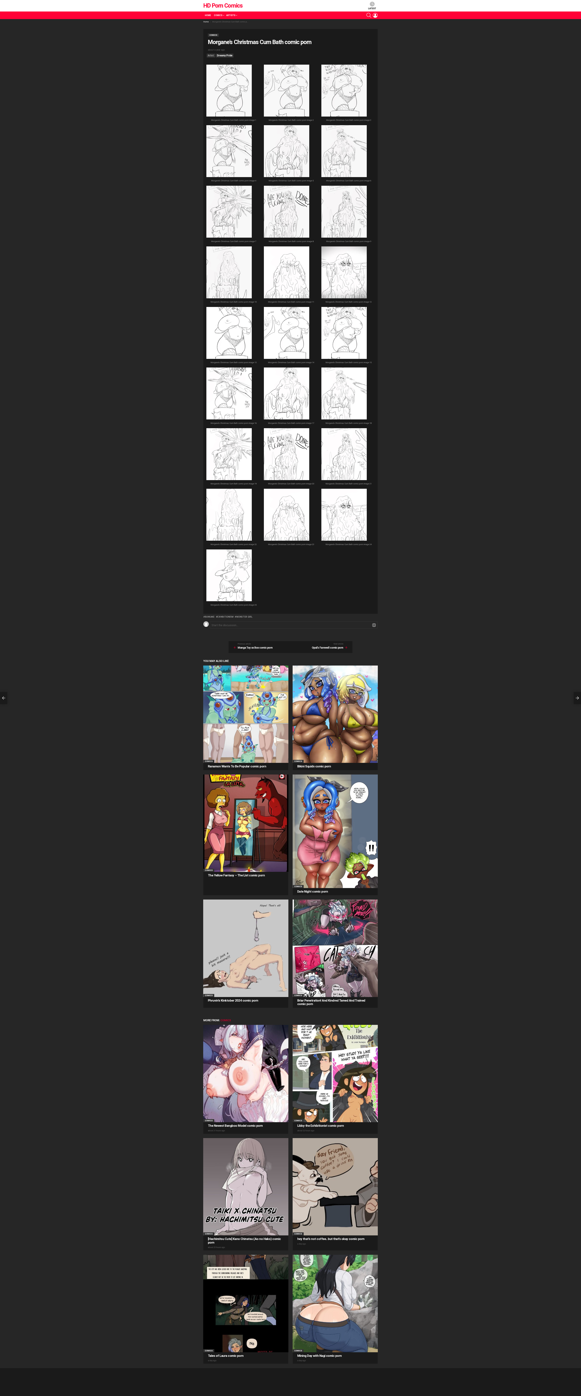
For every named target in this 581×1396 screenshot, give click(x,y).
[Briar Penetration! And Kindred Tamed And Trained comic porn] (335, 948)
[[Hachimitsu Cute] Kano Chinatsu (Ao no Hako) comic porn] (245, 1186)
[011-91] (286, 273)
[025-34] (229, 576)
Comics (218, 15)
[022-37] (229, 515)
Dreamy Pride (224, 55)
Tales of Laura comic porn (226, 1356)
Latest (372, 8)
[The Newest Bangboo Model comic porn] (245, 1073)
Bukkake (210, 617)
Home (208, 15)
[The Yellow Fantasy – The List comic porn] (245, 823)
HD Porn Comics (223, 5)
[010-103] (229, 273)
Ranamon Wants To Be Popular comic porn (237, 766)
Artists (230, 15)
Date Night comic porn (312, 891)
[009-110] (344, 212)
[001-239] (229, 91)
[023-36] (286, 515)
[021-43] (344, 454)
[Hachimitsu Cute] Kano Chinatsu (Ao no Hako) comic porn (244, 1240)
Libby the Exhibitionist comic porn (320, 1125)
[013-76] (229, 333)
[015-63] (344, 333)
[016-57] (229, 394)
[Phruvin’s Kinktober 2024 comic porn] (245, 948)
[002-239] (286, 91)
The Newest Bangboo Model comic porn (235, 1125)
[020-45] (286, 454)
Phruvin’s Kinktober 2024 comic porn (233, 1000)
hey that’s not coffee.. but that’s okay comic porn (330, 1239)
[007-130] (229, 212)
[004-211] (229, 151)
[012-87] (344, 273)
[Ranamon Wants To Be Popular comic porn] (245, 714)
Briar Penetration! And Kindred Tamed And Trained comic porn (331, 1002)
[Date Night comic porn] (335, 831)
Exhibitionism (225, 617)
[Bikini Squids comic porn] (335, 714)
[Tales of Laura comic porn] (245, 1303)
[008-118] (286, 212)
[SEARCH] (368, 15)
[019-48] (229, 454)
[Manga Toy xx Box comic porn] (3, 698)
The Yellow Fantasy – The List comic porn (236, 875)
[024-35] (344, 515)
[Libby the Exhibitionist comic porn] (335, 1073)
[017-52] (286, 394)
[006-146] (344, 151)
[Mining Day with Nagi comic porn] (335, 1303)
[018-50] (344, 394)
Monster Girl (244, 617)
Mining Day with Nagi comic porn (319, 1356)
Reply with (374, 625)
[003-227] (344, 91)
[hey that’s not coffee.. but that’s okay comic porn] (335, 1186)
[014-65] (286, 333)
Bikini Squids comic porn (314, 766)
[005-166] (286, 151)
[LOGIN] (375, 15)
